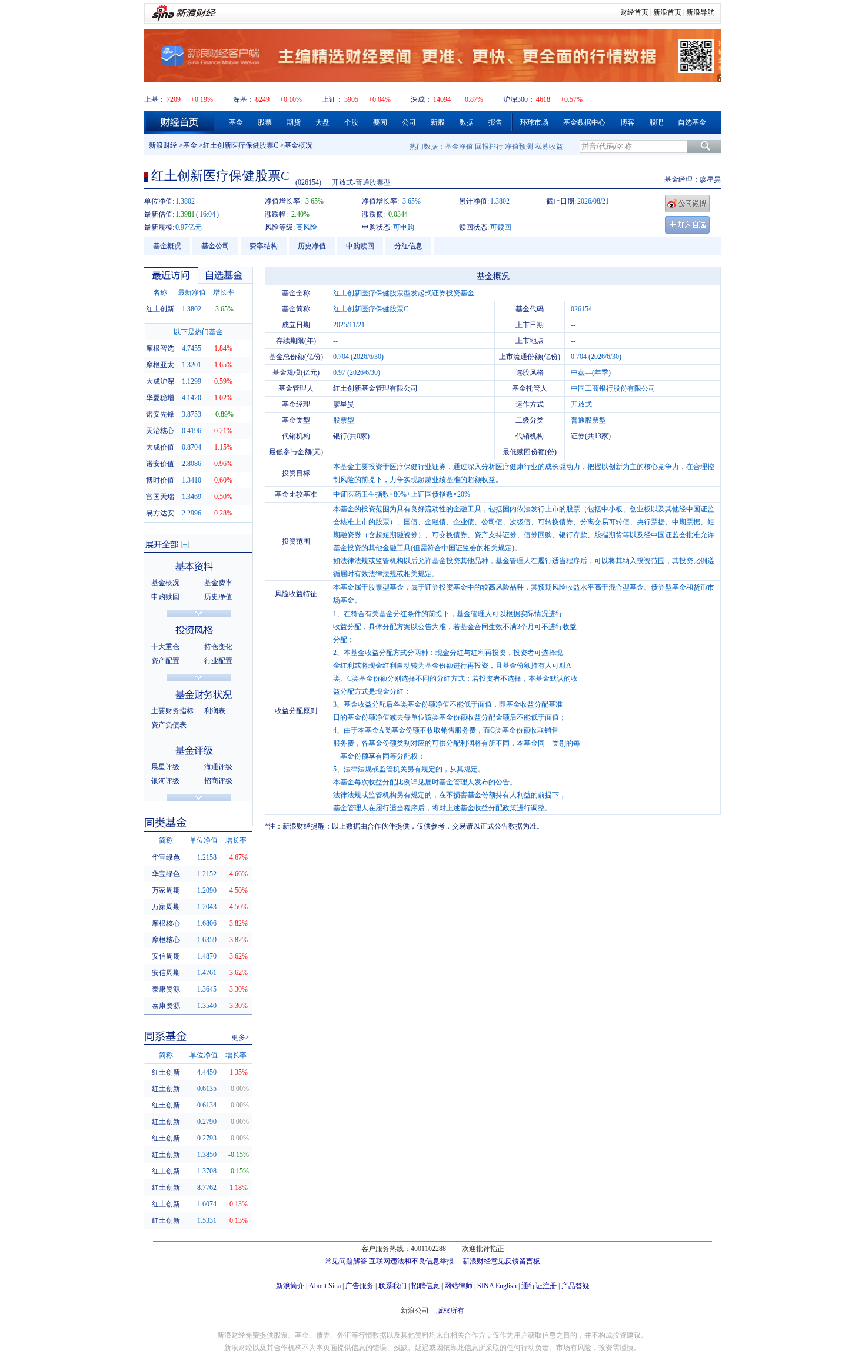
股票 (265, 122)
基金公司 (215, 246)
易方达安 (160, 513)
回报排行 (489, 146)
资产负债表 (169, 725)
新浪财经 (163, 145)
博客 (627, 122)
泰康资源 (166, 989)
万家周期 (166, 890)
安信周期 (166, 956)
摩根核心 (166, 923)
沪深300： (519, 99)
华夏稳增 (160, 398)
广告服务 (359, 1286)
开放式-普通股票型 (361, 182)
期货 (294, 122)
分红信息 (408, 246)
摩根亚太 (160, 365)
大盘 (322, 122)
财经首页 (634, 12)
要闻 (380, 122)
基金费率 (218, 582)
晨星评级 (165, 767)
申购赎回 (360, 246)
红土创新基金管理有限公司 (375, 388)
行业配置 (218, 661)
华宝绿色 (166, 857)
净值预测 (519, 146)
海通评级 (218, 767)
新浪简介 (290, 1286)
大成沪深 (160, 381)
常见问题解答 (346, 1261)
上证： (332, 99)
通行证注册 (539, 1286)
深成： (421, 99)
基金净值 (459, 146)
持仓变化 (218, 647)
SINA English (497, 1286)
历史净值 (312, 246)
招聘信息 (425, 1286)
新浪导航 (700, 12)
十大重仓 (165, 647)
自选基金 (692, 122)
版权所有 (450, 1310)
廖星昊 (710, 179)
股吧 (656, 122)
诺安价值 (160, 464)
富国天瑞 (160, 497)
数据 (467, 122)
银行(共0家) (351, 436)
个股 (351, 122)
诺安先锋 (160, 414)
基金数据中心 (584, 122)
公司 (409, 122)
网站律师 (458, 1286)
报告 (495, 122)
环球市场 (534, 122)
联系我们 (392, 1286)
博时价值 (160, 480)
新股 (438, 122)
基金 (236, 122)
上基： (154, 99)
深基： (243, 99)
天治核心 (160, 431)
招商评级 (218, 781)
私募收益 (549, 146)
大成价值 (160, 447)
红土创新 (160, 309)
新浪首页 (667, 12)
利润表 (214, 711)
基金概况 (167, 246)
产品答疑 (575, 1286)
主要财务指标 (172, 711)
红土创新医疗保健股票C (240, 145)
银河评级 (165, 781)
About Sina (325, 1286)
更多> (240, 1037)
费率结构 (263, 246)
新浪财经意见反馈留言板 (501, 1261)
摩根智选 (160, 348)
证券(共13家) (591, 436)
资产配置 (165, 661)
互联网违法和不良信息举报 (411, 1261)
